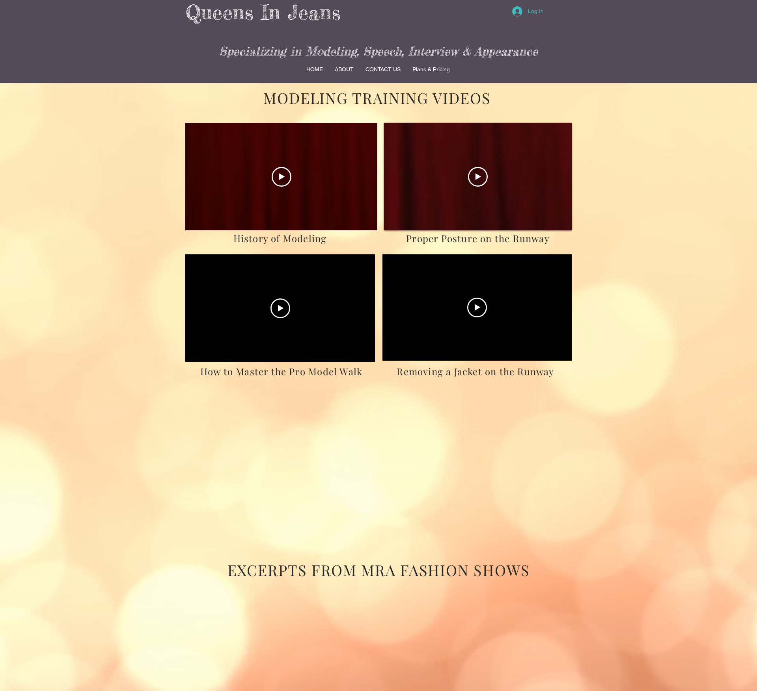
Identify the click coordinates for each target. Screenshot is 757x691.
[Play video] (281, 177)
